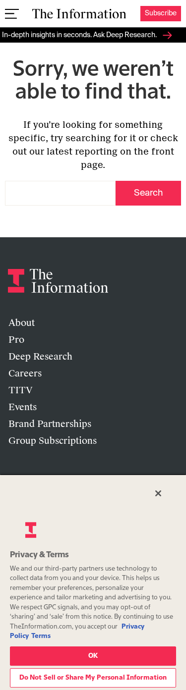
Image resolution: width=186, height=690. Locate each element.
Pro (16, 340)
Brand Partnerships (49, 424)
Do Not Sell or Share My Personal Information (93, 678)
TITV (20, 390)
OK (93, 656)
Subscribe (161, 13)
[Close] (158, 493)
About (21, 323)
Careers (25, 373)
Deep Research (40, 357)
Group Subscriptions (52, 441)
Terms (41, 636)
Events (22, 407)
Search (148, 193)
